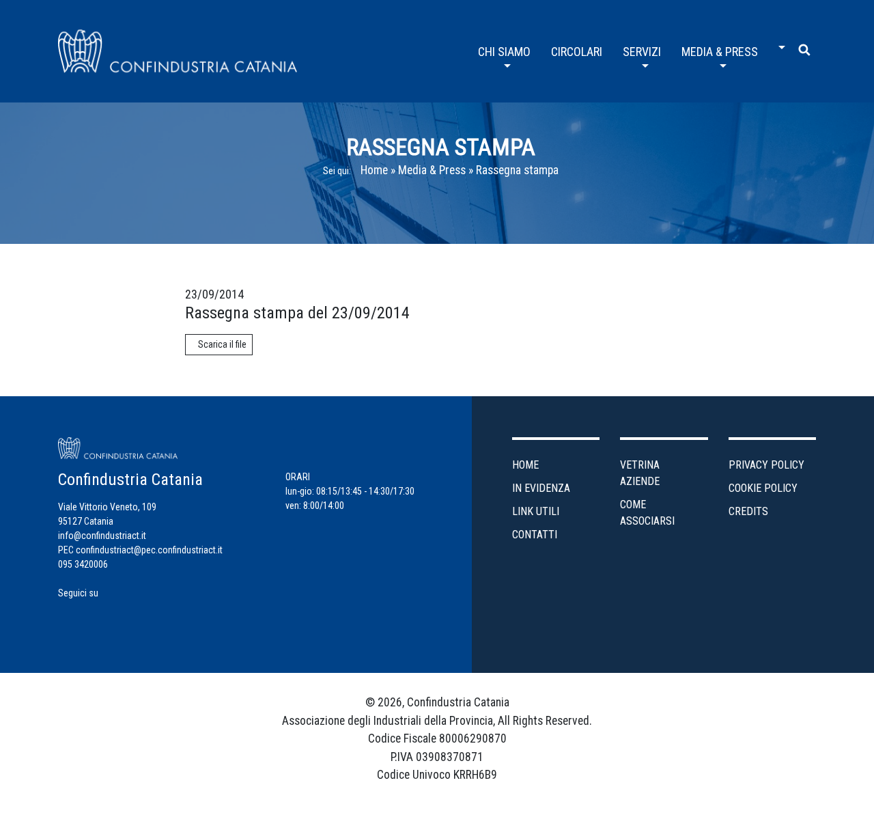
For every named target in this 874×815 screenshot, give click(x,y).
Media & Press (432, 170)
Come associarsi (647, 512)
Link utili (535, 511)
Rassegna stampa (517, 170)
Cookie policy (763, 488)
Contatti (534, 534)
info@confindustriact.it (102, 535)
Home (374, 170)
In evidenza (541, 488)
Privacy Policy (766, 464)
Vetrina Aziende (640, 473)
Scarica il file (222, 344)
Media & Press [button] (719, 51)
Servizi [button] (642, 51)
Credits (748, 511)
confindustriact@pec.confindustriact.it (149, 549)
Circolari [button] (576, 51)
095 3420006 (83, 564)
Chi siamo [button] (504, 51)
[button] (778, 42)
